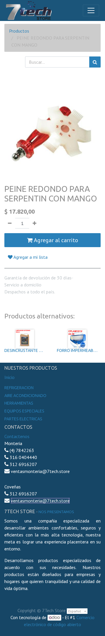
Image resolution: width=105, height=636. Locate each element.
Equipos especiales (24, 411)
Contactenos (16, 436)
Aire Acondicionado (25, 395)
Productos (19, 31)
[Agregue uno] (34, 223)
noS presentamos (56, 512)
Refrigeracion (19, 387)
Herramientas (18, 403)
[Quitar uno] (9, 223)
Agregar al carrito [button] (55, 240)
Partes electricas (23, 419)
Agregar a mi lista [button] (30, 257)
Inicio (9, 377)
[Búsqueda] (95, 62)
